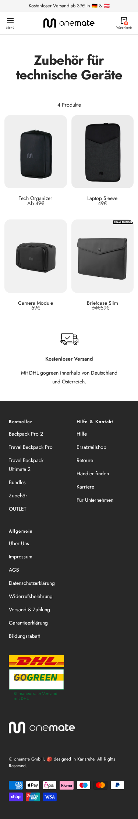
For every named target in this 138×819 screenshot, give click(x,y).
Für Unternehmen (95, 500)
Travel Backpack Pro (31, 447)
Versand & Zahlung (29, 609)
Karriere (85, 486)
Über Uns (19, 543)
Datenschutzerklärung (32, 583)
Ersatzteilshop (91, 447)
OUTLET (17, 508)
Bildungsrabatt (24, 636)
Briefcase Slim (102, 303)
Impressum (20, 556)
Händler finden (93, 473)
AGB (14, 569)
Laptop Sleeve (102, 198)
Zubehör (18, 495)
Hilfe (82, 433)
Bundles (17, 482)
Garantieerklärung (28, 622)
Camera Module (35, 303)
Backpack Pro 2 (26, 433)
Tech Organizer (35, 198)
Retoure (85, 460)
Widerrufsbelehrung (31, 596)
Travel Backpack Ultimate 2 (26, 465)
